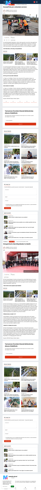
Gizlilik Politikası (5, 486)
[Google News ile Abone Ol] (6, 38)
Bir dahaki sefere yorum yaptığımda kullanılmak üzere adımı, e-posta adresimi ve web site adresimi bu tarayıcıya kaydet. (21, 205)
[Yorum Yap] (4, 40)
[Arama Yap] (37, 2)
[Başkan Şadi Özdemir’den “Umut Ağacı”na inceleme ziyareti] (12, 171)
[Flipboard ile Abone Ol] (13, 38)
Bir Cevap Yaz (7, 184)
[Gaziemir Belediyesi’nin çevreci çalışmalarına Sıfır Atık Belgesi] (29, 171)
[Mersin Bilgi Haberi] (14, 2)
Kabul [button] (12, 486)
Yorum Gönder (7, 441)
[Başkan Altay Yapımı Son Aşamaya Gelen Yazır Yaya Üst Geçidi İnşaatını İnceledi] (32, 59)
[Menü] (4, 2)
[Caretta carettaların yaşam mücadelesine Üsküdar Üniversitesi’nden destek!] (29, 156)
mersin (7, 10)
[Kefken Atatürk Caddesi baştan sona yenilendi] (8, 59)
